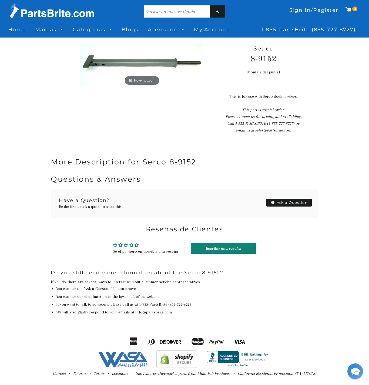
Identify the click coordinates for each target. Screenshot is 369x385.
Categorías (90, 29)
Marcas (46, 29)
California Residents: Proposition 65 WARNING (277, 373)
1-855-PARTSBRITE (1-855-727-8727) (264, 123)
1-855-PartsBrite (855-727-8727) (308, 29)
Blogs (130, 29)
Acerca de (164, 29)
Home (17, 29)
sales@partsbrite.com (273, 130)
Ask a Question (292, 202)
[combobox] (177, 11)
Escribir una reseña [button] (223, 248)
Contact (59, 373)
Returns (79, 373)
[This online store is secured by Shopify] (176, 366)
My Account (212, 29)
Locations (120, 373)
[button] (355, 371)
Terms (99, 373)
